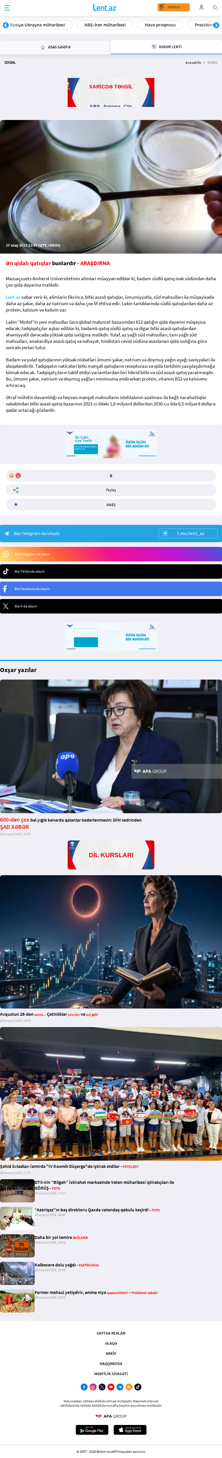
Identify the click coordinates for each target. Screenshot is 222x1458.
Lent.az (13, 297)
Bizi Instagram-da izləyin (32, 554)
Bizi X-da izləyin (26, 606)
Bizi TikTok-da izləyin (30, 571)
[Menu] (7, 8)
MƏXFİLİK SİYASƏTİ (111, 1373)
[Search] (215, 7)
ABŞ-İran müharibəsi (105, 25)
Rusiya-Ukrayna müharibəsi (37, 25)
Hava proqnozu (160, 25)
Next (216, 25)
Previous (5, 25)
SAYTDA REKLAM (111, 1333)
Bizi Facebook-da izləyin (32, 589)
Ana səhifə (193, 62)
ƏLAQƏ (111, 1343)
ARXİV (111, 1353)
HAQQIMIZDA (111, 1363)
